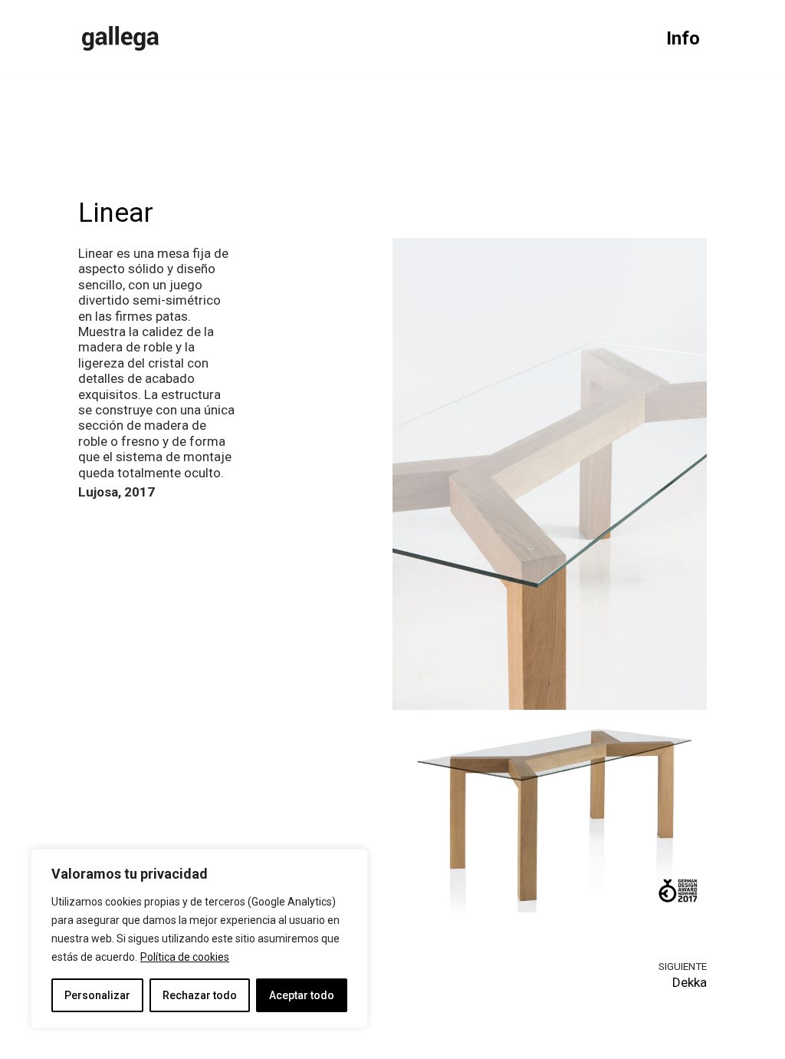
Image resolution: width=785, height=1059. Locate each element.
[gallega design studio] (120, 38)
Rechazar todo (200, 995)
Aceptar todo (301, 995)
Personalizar (97, 995)
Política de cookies (184, 957)
